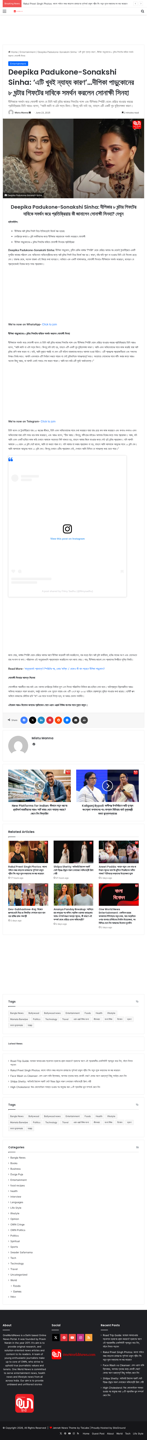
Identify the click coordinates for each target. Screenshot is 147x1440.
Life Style (15, 1207)
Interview (15, 1196)
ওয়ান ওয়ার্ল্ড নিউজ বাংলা (81, 1019)
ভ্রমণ (129, 1019)
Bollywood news (52, 1013)
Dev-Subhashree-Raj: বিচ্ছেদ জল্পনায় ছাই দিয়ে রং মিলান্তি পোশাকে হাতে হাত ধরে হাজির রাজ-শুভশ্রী (26, 912)
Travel (65, 1019)
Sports (14, 1246)
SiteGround (119, 1427)
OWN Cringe (17, 1224)
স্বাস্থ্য (30, 1025)
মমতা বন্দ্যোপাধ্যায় (16, 1025)
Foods (88, 1013)
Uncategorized (18, 1274)
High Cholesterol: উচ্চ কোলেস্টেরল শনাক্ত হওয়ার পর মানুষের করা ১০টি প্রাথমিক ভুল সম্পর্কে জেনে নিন (55, 1087)
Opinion (14, 1218)
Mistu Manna (21, 112)
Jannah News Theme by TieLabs (71, 1427)
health (14, 1191)
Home (14, 52)
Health (99, 1013)
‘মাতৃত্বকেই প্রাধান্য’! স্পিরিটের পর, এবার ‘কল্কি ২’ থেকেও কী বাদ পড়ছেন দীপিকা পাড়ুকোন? (64, 668)
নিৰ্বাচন (13, 1296)
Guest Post (98, 1433)
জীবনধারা (97, 1019)
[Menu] (4, 12)
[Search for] (142, 12)
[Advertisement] (68, 26)
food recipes (17, 1185)
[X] (32, 720)
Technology (51, 1019)
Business (15, 1168)
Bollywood (34, 1013)
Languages (16, 1202)
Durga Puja (16, 1174)
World (13, 1280)
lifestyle (111, 1013)
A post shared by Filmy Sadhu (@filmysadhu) (67, 591)
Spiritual (15, 1241)
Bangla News (16, 1013)
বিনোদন (119, 1019)
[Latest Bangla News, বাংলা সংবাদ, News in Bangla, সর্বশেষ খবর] (18, 11)
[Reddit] (58, 720)
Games (17, 1291)
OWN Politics (17, 1230)
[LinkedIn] (41, 720)
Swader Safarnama (21, 1252)
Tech (13, 1257)
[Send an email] (30, 112)
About (110, 1433)
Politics (36, 1019)
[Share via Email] (75, 720)
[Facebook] (24, 720)
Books (13, 1163)
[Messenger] (67, 720)
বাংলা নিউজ (108, 1019)
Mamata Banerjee (19, 1019)
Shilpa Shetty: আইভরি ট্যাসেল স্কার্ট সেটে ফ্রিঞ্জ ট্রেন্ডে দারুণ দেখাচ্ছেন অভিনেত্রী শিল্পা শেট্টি (73, 870)
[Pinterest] (49, 720)
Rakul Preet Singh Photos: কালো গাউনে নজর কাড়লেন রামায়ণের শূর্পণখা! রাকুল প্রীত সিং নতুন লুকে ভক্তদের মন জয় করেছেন (27, 870)
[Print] (84, 720)
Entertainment (28, 52)
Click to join (49, 324)
